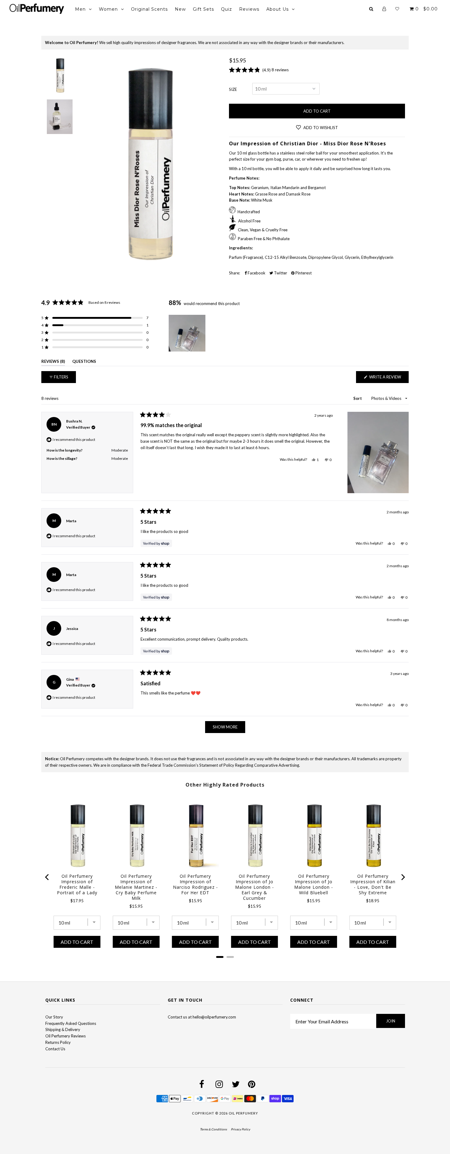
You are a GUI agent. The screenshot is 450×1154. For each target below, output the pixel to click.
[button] (94, 318)
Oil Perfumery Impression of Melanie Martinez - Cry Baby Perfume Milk (136, 887)
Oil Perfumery (243, 1113)
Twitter (280, 272)
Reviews (249, 9)
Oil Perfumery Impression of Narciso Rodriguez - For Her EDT (195, 884)
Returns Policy (58, 1042)
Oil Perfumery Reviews (65, 1035)
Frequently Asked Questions (70, 1023)
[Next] (402, 877)
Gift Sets (203, 9)
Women (108, 9)
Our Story (54, 1016)
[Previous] (47, 877)
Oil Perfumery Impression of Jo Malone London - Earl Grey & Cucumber (254, 887)
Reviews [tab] (53, 362)
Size (233, 89)
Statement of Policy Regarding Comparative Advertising (249, 765)
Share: (234, 272)
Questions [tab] (84, 362)
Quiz (226, 9)
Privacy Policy (240, 1129)
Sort (358, 398)
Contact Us (55, 1048)
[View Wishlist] (397, 9)
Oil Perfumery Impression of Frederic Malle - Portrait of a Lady (77, 884)
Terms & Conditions (213, 1129)
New (180, 9)
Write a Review (388, 378)
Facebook (256, 272)
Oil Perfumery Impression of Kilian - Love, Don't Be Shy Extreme (373, 884)
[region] (188, 333)
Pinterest (303, 272)
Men (80, 9)
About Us (277, 9)
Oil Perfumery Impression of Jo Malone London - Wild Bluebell (313, 884)
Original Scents (149, 9)
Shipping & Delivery (62, 1029)
